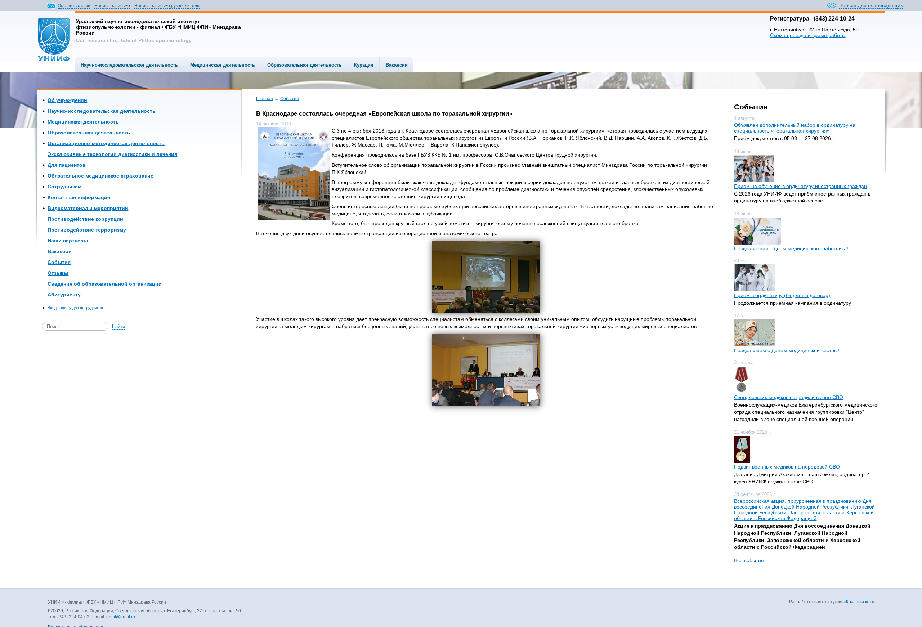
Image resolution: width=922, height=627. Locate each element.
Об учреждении (67, 100)
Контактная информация (79, 197)
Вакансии (397, 65)
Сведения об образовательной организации (105, 284)
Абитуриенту (64, 294)
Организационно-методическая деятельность (106, 143)
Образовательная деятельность (304, 65)
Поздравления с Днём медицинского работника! (791, 248)
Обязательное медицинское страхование (100, 176)
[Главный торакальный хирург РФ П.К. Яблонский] (485, 370)
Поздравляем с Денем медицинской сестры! (786, 350)
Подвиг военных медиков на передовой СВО (787, 467)
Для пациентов (67, 165)
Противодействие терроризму (87, 230)
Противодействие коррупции (85, 219)
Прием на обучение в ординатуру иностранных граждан (800, 186)
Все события (749, 560)
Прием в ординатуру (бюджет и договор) (782, 295)
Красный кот (859, 601)
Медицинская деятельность (222, 65)
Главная (264, 98)
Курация (363, 65)
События (59, 262)
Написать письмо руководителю (167, 5)
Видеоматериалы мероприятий (88, 208)
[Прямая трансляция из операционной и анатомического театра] (485, 277)
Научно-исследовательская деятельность (129, 65)
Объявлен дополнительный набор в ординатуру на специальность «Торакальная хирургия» (794, 128)
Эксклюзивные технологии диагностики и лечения (112, 154)
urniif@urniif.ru (120, 616)
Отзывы (58, 273)
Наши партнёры (68, 240)
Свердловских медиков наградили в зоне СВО (788, 397)
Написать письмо (112, 5)
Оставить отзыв (74, 5)
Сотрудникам (64, 186)
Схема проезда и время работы (808, 35)
